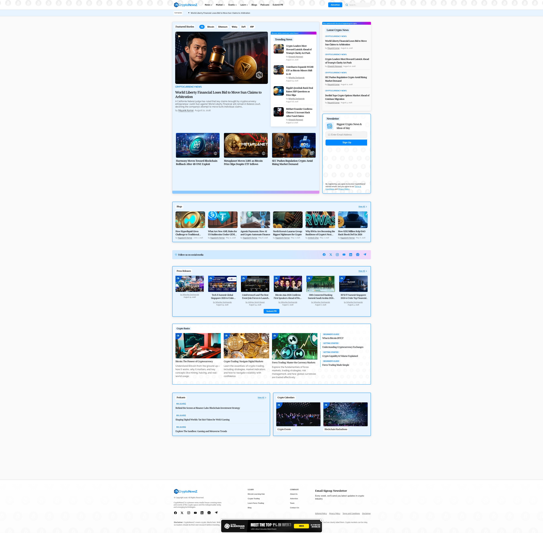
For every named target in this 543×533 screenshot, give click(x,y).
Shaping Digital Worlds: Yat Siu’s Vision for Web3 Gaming (202, 419)
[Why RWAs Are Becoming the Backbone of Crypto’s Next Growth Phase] (320, 219)
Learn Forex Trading (256, 503)
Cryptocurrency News (188, 87)
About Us (294, 494)
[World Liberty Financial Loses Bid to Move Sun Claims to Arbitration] (221, 58)
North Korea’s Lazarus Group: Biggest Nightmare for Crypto (287, 233)
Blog (249, 508)
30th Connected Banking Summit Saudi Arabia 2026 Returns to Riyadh (320, 298)
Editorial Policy (321, 514)
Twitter (330, 254)
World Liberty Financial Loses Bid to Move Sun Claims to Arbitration (220, 13)
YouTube (344, 254)
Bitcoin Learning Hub (256, 494)
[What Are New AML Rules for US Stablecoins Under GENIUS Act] (223, 219)
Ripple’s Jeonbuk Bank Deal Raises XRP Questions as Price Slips (299, 91)
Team (292, 503)
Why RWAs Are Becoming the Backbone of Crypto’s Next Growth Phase (320, 233)
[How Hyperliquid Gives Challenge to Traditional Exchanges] (190, 219)
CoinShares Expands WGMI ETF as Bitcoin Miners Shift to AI (299, 70)
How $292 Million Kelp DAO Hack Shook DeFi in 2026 (351, 233)
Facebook (324, 254)
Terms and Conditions (351, 514)
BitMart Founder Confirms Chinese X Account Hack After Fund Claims (299, 112)
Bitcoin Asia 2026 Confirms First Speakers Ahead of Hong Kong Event (288, 298)
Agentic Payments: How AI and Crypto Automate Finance (255, 233)
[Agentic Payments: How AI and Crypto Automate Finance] (255, 219)
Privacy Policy (343, 189)
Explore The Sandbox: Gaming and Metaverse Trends (201, 431)
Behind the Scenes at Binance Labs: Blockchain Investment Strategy (207, 407)
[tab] (202, 27)
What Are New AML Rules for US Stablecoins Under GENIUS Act (222, 233)
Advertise (335, 5)
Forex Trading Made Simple (335, 364)
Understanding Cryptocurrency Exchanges (342, 347)
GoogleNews (358, 254)
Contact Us (294, 508)
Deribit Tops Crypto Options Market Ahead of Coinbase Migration (347, 97)
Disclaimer (366, 514)
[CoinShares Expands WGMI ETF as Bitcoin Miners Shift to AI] (279, 70)
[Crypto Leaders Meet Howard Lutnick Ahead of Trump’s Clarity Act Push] (279, 49)
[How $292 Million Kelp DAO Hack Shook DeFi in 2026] (353, 219)
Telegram (364, 254)
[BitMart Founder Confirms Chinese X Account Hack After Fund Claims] (279, 112)
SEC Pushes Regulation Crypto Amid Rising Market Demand (346, 79)
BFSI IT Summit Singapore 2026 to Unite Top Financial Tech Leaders (353, 298)
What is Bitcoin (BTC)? (332, 338)
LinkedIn (350, 254)
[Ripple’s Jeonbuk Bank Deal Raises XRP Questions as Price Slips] (279, 91)
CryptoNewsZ (185, 4)
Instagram (337, 254)
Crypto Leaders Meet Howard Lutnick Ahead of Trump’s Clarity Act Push (298, 49)
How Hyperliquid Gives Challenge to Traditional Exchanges (187, 233)
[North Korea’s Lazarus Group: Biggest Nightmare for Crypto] (288, 219)
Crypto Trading (254, 499)
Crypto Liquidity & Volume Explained (340, 356)
